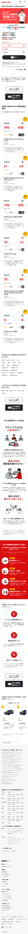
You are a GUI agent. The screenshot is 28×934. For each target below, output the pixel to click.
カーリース (4, 886)
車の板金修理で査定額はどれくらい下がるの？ (10, 772)
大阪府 (9, 808)
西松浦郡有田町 (14, 370)
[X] (6, 927)
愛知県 (9, 806)
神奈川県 (14, 798)
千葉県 (18, 798)
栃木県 (13, 800)
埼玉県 (22, 798)
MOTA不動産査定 (5, 906)
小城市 (19, 362)
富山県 (21, 802)
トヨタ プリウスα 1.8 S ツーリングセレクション (14, 178)
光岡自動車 (15, 832)
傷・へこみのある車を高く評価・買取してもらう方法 (11, 770)
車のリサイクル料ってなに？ (7, 778)
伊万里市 (4, 362)
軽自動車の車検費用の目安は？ (7, 783)
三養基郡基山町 (15, 365)
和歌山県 (14, 810)
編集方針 (3, 923)
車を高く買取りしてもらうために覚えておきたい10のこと (12, 754)
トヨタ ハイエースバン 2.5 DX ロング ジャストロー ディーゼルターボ (14, 292)
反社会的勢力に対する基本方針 (7, 921)
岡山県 (9, 812)
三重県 (21, 806)
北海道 (9, 792)
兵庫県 (13, 808)
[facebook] (2, 927)
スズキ (20, 830)
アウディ (23, 839)
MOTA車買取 (9, 741)
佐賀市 (3, 360)
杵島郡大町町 (4, 372)
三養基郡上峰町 (5, 367)
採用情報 (14, 916)
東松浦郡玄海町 (5, 370)
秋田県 (17, 794)
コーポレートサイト (5, 916)
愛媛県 (9, 816)
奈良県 (9, 810)
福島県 (13, 796)
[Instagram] (10, 927)
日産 (18, 828)
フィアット (18, 844)
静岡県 (13, 806)
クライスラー (16, 840)
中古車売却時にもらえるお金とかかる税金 (9, 776)
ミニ (9, 842)
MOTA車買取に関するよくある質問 (8, 850)
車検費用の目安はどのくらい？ (7, 781)
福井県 (13, 804)
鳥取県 (17, 812)
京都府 (17, 808)
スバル (13, 830)
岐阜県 (17, 806)
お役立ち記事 (4, 900)
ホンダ (21, 828)
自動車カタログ (5, 891)
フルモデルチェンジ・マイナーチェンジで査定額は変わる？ (13, 768)
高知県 (17, 816)
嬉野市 (3, 365)
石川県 (9, 804)
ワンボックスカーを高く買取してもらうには (10, 774)
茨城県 (17, 800)
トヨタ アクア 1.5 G (10, 254)
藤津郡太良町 (4, 375)
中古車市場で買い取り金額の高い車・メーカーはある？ (12, 757)
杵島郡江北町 (12, 372)
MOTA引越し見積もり (6, 908)
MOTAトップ (4, 741)
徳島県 (21, 816)
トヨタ (9, 828)
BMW (19, 839)
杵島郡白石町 (20, 372)
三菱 (17, 830)
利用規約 (3, 919)
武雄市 (9, 362)
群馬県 (9, 800)
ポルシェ (9, 840)
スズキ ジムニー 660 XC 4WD (13, 216)
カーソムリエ (5, 910)
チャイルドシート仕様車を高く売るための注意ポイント (12, 765)
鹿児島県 (4, 393)
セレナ (4, 720)
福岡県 (3, 390)
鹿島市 (14, 362)
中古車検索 (4, 881)
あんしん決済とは (19, 69)
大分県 (18, 390)
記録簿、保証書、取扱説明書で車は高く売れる (10, 755)
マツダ (9, 830)
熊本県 (15, 390)
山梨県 (9, 802)
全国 (13, 741)
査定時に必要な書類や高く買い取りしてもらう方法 (11, 752)
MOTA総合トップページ (7, 866)
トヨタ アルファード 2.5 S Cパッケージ (14, 139)
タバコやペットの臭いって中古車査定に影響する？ (11, 766)
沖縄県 (9, 823)
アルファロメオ (11, 844)
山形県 (9, 796)
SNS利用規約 (10, 919)
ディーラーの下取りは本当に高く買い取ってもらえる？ (12, 759)
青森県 (9, 794)
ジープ (21, 840)
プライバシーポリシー (20, 919)
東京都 (9, 798)
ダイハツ (9, 832)
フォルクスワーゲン (12, 839)
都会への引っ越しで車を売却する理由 (9, 779)
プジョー (17, 842)
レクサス (14, 828)
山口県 (9, 814)
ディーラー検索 (5, 884)
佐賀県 (7, 390)
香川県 (13, 816)
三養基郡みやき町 (14, 367)
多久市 (18, 360)
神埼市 (8, 365)
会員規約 (18, 921)
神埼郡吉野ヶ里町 (13, 375)
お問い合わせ (21, 916)
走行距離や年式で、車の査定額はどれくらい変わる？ (11, 761)
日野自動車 (10, 833)
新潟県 (17, 802)
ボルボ (12, 842)
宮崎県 (22, 390)
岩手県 (13, 794)
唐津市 (8, 360)
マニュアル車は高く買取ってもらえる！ (9, 763)
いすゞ (20, 832)
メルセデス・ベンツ (12, 837)
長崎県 (11, 390)
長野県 (13, 802)
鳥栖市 (13, 360)
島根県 (21, 812)
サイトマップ (10, 923)
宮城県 (21, 794)
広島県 (13, 812)
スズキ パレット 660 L (11, 331)
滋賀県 (21, 808)
